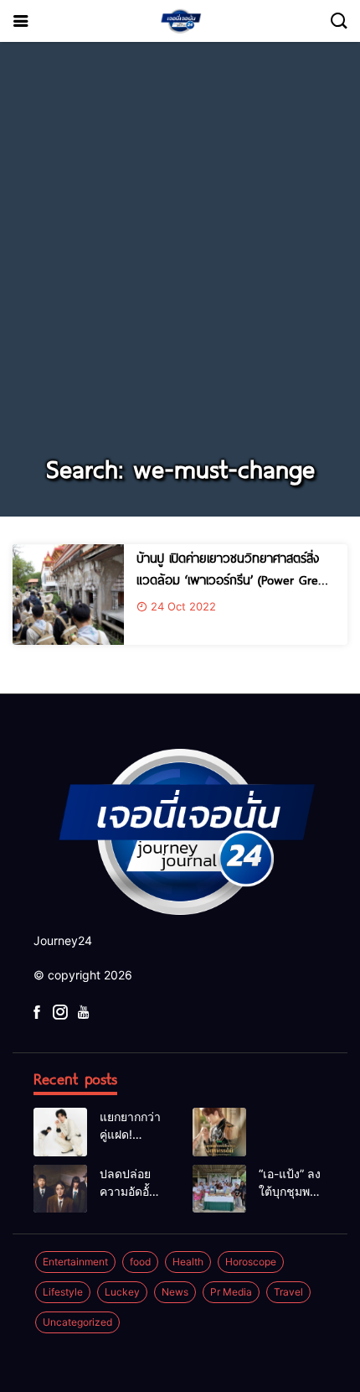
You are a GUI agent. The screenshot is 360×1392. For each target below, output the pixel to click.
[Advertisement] (180, 257)
